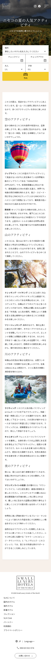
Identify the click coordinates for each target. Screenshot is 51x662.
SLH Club (8, 618)
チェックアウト (37, 56)
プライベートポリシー (13, 630)
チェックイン (14, 56)
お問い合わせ (24, 655)
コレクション (9, 614)
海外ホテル (8, 605)
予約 (25, 78)
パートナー (8, 622)
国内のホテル (9, 601)
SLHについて (9, 597)
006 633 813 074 (27, 648)
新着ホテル (8, 609)
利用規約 (7, 626)
